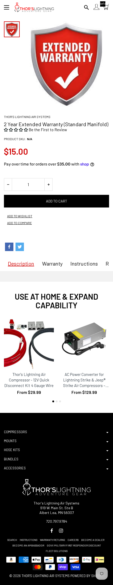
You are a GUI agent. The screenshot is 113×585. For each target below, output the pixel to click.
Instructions (28, 539)
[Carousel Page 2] (57, 401)
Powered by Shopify (87, 576)
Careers (73, 539)
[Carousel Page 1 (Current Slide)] (53, 401)
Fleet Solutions (57, 551)
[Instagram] (61, 530)
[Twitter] (20, 247)
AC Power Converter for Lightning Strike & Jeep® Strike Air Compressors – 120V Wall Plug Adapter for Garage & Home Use (84, 380)
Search (12, 539)
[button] (16, 129)
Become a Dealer (92, 539)
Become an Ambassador (28, 545)
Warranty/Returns (52, 539)
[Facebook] (9, 247)
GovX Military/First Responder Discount (74, 545)
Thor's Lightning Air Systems (27, 117)
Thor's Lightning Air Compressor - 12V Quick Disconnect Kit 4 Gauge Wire (29, 380)
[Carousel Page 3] (60, 401)
